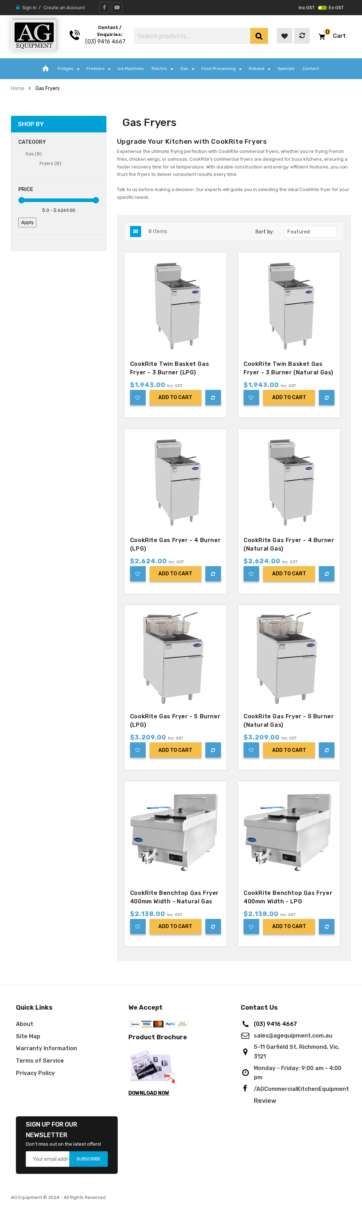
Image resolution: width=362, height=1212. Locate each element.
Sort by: (264, 232)
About (24, 1024)
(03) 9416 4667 (105, 41)
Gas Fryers (47, 88)
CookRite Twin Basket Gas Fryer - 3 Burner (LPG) (169, 368)
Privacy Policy (35, 1073)
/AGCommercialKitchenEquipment (301, 1089)
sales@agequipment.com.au (293, 1035)
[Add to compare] (213, 397)
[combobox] (192, 36)
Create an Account (64, 7)
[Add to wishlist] (138, 397)
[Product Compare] (302, 36)
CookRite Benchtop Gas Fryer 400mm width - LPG (288, 897)
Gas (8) (33, 153)
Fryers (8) (50, 163)
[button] (332, 36)
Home (17, 88)
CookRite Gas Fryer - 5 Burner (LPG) (175, 720)
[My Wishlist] (284, 35)
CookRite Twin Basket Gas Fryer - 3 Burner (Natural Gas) (288, 368)
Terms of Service (40, 1060)
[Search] (259, 36)
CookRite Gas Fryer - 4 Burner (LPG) (175, 544)
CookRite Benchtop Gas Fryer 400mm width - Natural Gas (174, 897)
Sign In (29, 7)
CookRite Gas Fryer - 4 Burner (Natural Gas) (289, 544)
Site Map (28, 1036)
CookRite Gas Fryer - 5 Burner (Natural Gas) (289, 720)
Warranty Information (46, 1048)
